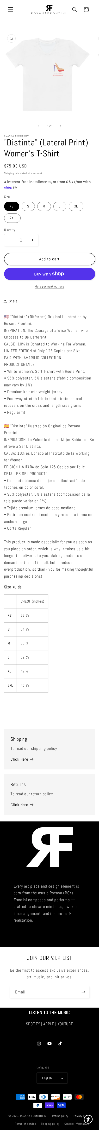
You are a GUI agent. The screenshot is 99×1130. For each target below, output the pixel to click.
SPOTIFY (33, 1024)
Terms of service (25, 1124)
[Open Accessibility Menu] (88, 1119)
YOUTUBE (65, 1024)
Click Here (19, 759)
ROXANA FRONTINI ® (33, 1116)
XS (12, 206)
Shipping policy (50, 1124)
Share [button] (13, 301)
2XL (12, 218)
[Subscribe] (83, 992)
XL (76, 206)
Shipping (9, 173)
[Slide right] (60, 126)
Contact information (76, 1124)
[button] (10, 9)
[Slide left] (38, 126)
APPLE (48, 1024)
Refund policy (60, 1116)
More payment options (49, 286)
